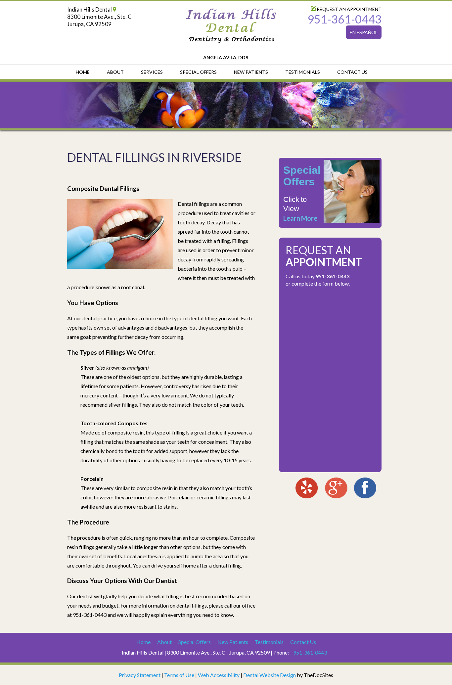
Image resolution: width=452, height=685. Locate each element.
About (115, 72)
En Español (364, 32)
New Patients (251, 72)
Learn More (300, 218)
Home (83, 72)
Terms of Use (179, 675)
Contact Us (352, 72)
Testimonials (302, 72)
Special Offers (198, 72)
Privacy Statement (139, 675)
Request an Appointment (349, 9)
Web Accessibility (219, 675)
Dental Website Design (269, 675)
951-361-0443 (344, 19)
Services (152, 72)
